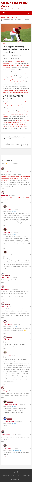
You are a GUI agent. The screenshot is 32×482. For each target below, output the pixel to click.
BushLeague (7, 324)
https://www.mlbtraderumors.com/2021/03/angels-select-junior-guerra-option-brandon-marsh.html (15, 178)
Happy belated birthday (15, 82)
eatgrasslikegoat (7, 435)
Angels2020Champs (10, 404)
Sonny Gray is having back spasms (13, 106)
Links (4, 44)
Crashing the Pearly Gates (21, 475)
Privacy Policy (15, 479)
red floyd (4, 195)
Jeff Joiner (5, 277)
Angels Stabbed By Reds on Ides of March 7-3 (15, 138)
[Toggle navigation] (3, 13)
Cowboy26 (5, 172)
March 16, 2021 (7, 55)
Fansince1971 (6, 289)
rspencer (6, 232)
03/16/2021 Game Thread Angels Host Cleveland (16, 145)
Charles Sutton (16, 55)
